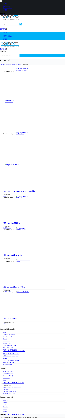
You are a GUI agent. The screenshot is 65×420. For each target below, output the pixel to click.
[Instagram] (4, 414)
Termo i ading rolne (8, 347)
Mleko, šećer (6, 389)
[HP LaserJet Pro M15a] (23, 134)
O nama (5, 38)
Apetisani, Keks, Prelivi (9, 393)
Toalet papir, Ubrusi (8, 371)
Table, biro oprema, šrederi (10, 349)
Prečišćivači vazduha (8, 362)
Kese (4, 380)
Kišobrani (5, 400)
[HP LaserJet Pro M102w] (23, 292)
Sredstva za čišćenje (8, 376)
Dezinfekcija (6, 378)
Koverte (5, 339)
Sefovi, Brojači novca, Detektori (11, 360)
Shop (4, 33)
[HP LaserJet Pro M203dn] (23, 261)
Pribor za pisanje (7, 341)
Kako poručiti (6, 35)
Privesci (5, 409)
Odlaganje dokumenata (9, 334)
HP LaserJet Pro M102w (13, 414)
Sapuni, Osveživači (8, 373)
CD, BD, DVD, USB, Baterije (11, 354)
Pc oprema (5, 351)
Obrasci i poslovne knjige (9, 345)
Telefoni (5, 358)
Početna (5, 32)
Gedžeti (5, 411)
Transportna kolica (7, 364)
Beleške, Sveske (7, 343)
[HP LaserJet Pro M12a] (23, 197)
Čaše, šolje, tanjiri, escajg (9, 391)
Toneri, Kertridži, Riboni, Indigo (11, 356)
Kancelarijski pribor (8, 336)
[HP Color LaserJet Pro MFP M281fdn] (23, 71)
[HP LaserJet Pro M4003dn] (12, 165)
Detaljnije (5, 419)
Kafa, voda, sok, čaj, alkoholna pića (12, 387)
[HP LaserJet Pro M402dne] (23, 229)
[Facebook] (1, 414)
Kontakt (5, 39)
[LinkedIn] (3, 414)
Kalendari (5, 407)
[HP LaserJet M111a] (12, 102)
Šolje (4, 404)
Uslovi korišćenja (7, 36)
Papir (4, 332)
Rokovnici (5, 402)
